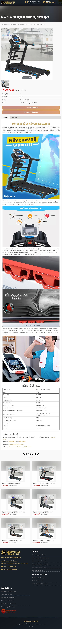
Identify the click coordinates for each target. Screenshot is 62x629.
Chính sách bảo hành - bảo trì (40, 584)
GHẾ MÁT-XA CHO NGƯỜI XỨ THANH (9, 561)
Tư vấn (31, 108)
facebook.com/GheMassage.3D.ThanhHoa (20, 447)
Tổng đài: (10, 566)
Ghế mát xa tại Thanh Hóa (39, 567)
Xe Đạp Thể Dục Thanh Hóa (8, 604)
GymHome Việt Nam (6, 594)
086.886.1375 (50, 3)
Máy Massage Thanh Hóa (8, 607)
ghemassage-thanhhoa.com (16, 444)
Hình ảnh (14, 117)
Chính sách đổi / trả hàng (38, 578)
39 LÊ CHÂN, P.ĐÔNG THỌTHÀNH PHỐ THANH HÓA (34, 2)
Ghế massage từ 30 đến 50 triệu (40, 558)
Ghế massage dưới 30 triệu (39, 561)
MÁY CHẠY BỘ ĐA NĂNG (31, 123)
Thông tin (6, 117)
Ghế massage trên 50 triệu (39, 555)
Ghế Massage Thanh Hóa (8, 597)
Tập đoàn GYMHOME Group (8, 591)
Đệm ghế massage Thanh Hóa (40, 564)
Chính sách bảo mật (37, 581)
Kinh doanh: (10, 569)
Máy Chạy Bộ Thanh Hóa (7, 600)
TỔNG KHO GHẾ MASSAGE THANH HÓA (11, 558)
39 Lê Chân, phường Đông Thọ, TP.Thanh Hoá (16, 563)
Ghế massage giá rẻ (37, 570)
